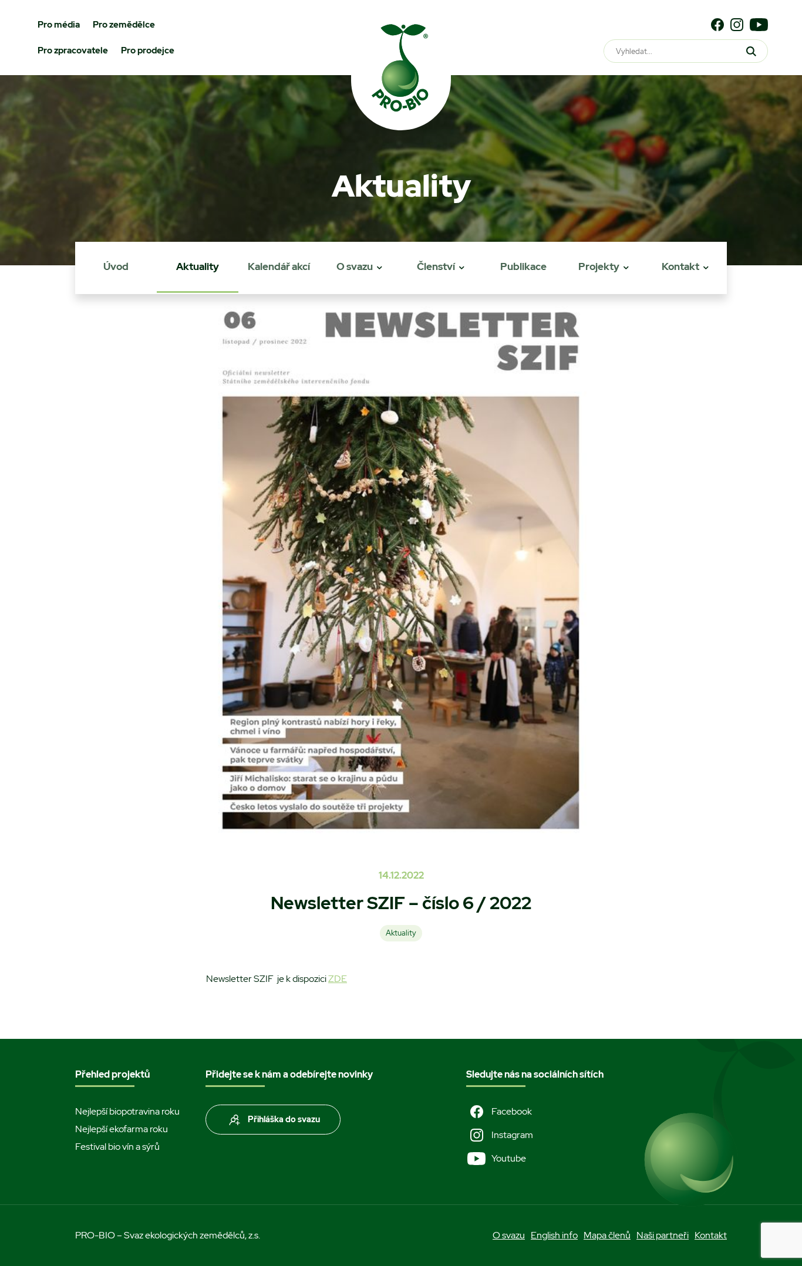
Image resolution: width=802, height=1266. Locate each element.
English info (554, 1235)
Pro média (59, 25)
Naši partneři (662, 1235)
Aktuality (197, 266)
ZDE (337, 979)
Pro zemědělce (124, 25)
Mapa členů (607, 1235)
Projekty (598, 266)
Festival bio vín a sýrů (117, 1146)
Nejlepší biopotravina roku (127, 1111)
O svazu (354, 266)
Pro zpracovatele (73, 50)
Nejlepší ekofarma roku (121, 1129)
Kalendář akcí (279, 266)
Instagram (512, 1135)
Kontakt (680, 266)
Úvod (116, 266)
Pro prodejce (147, 50)
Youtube (508, 1158)
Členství (436, 266)
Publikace (523, 266)
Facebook (511, 1111)
